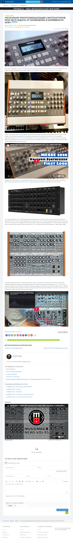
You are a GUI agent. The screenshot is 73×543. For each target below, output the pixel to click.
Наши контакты (5, 534)
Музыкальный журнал (25, 532)
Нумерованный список (30, 481)
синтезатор (19, 340)
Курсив (9, 481)
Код (40, 481)
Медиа (66, 28)
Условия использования (42, 532)
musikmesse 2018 (46, 340)
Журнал (54, 1)
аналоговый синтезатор (35, 340)
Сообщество (64, 1)
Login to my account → (61, 471)
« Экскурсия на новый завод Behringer (13, 348)
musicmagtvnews (12, 340)
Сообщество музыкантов (25, 537)
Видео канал (23, 534)
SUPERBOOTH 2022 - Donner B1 (13, 389)
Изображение (19, 481)
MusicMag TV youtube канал (12, 376)
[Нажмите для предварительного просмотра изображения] (36, 48)
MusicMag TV (14, 5)
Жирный (6, 481)
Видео (22, 481)
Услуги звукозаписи (10, 369)
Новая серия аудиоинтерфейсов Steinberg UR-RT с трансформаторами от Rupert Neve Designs (28, 379)
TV (58, 1)
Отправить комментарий (62, 509)
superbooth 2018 (55, 340)
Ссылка (16, 481)
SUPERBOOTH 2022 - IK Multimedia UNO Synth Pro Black (19, 396)
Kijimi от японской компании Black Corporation (27, 180)
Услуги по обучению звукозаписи (14, 371)
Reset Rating (21, 496)
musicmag (8, 25)
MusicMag (4, 532)
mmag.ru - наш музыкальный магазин (36, 8)
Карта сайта (4, 537)
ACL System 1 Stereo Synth (37, 282)
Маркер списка (33, 481)
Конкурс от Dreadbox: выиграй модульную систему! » (56, 348)
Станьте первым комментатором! (28, 25)
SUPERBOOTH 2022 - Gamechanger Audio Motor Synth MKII (20, 394)
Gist (43, 481)
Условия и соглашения (11, 374)
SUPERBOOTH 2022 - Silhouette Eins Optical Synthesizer (19, 386)
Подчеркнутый (12, 481)
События (9, 16)
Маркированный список (27, 481)
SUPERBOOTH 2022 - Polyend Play (14, 391)
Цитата (37, 481)
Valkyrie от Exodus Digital (21, 134)
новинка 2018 (26, 340)
